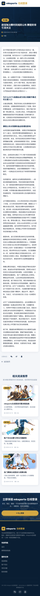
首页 (3, 547)
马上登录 (20, 513)
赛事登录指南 (6, 550)
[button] (36, 3)
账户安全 (4, 564)
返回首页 (6, 362)
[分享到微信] (11, 357)
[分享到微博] (16, 357)
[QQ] (25, 592)
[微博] (20, 592)
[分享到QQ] (21, 357)
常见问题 (4, 568)
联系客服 (4, 572)
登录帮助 (4, 561)
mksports (15, 3)
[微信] (15, 592)
